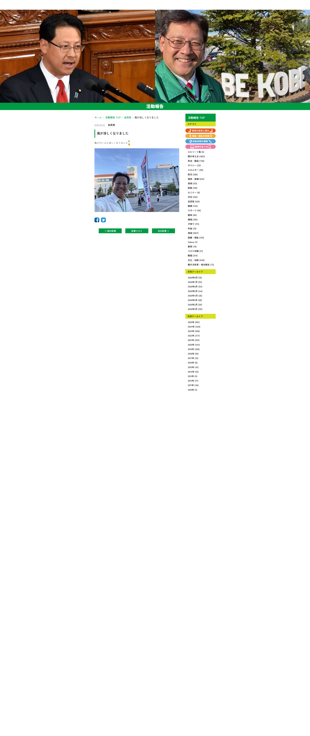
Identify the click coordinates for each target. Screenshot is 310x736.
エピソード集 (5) (196, 151)
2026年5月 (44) (195, 291)
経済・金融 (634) (196, 178)
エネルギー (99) (195, 169)
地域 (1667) (193, 232)
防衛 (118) (192, 187)
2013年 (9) (192, 376)
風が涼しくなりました (112, 133)
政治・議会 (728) (196, 160)
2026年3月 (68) (195, 300)
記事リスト (136, 230)
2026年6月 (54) (195, 286)
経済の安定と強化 (200, 130)
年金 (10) (192, 228)
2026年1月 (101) (195, 309)
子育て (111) (193, 224)
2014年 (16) (193, 371)
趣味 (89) (192, 215)
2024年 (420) (194, 326)
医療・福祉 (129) (196, 237)
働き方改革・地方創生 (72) (201, 264)
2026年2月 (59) (195, 304)
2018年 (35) (193, 353)
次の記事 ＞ (163, 230)
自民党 (111, 125)
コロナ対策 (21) (195, 251)
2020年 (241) (194, 344)
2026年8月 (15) (195, 277)
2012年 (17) (193, 380)
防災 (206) (193, 174)
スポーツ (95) (194, 210)
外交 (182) (193, 196)
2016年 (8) (193, 362)
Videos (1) (192, 242)
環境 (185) (193, 219)
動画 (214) (193, 255)
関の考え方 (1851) (196, 156)
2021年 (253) (193, 340)
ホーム (98, 117)
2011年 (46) (193, 385)
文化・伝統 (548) (196, 260)
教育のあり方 (201, 146)
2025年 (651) (194, 322)
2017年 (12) (193, 358)
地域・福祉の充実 (200, 135)
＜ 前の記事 (110, 230)
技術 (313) (192, 183)
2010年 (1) (192, 389)
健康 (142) (193, 205)
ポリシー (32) (194, 165)
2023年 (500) (194, 331)
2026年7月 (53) (195, 282)
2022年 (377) (194, 335)
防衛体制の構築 (200, 141)
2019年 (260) (194, 349)
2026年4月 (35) (195, 295)
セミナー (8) (194, 192)
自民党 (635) (194, 201)
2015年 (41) (193, 367)
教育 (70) (192, 246)
